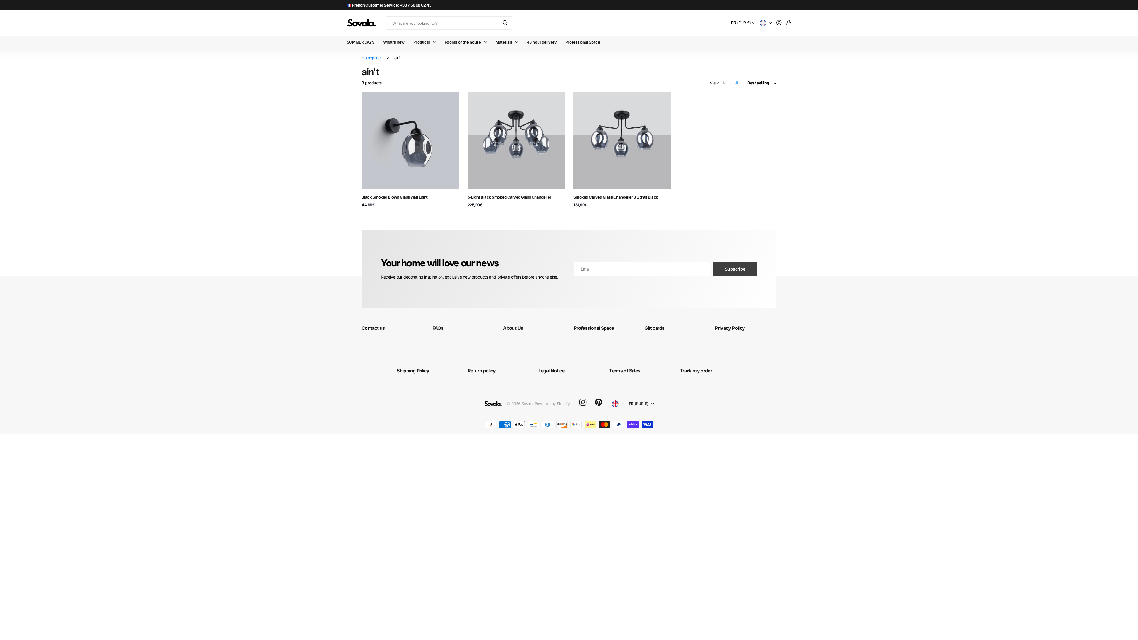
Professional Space (582, 42)
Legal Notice (551, 371)
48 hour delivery (542, 42)
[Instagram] (582, 402)
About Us (513, 328)
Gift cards (655, 328)
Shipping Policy (413, 371)
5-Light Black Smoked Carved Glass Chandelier (509, 197)
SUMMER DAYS (360, 42)
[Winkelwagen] (788, 23)
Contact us (373, 328)
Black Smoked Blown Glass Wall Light (395, 197)
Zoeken (505, 23)
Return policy (482, 371)
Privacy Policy (730, 328)
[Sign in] (779, 23)
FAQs (437, 328)
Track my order (696, 371)
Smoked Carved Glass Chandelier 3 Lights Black (615, 197)
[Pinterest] (598, 402)
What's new (394, 42)
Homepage (371, 57)
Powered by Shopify (552, 403)
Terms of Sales (624, 371)
